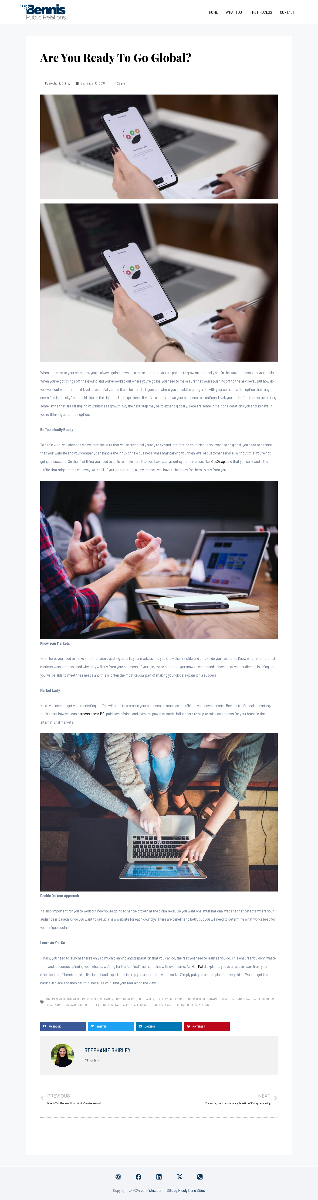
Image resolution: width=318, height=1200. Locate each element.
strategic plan (159, 1005)
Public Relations (95, 1005)
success (191, 1005)
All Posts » (92, 1060)
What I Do (234, 12)
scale (135, 1005)
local (49, 1005)
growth (225, 999)
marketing (62, 1005)
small (144, 1005)
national (76, 1005)
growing (212, 999)
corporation (146, 999)
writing (203, 1005)
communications (125, 999)
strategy (178, 1005)
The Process (261, 12)
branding (69, 999)
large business (263, 999)
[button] (63, 1026)
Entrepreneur (185, 999)
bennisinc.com (152, 1190)
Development (165, 999)
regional (114, 1005)
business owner (102, 999)
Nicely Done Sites (191, 1190)
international (241, 999)
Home (213, 12)
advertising (54, 999)
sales (125, 1005)
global (201, 999)
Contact (287, 12)
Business (83, 999)
